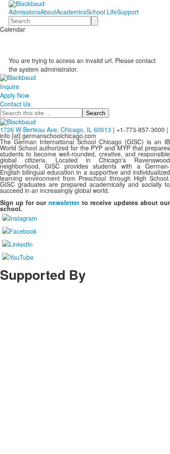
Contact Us (15, 103)
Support (128, 11)
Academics (71, 11)
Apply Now (14, 95)
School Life (101, 11)
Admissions (24, 11)
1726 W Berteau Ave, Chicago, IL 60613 (55, 129)
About (48, 11)
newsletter (63, 202)
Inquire (9, 86)
